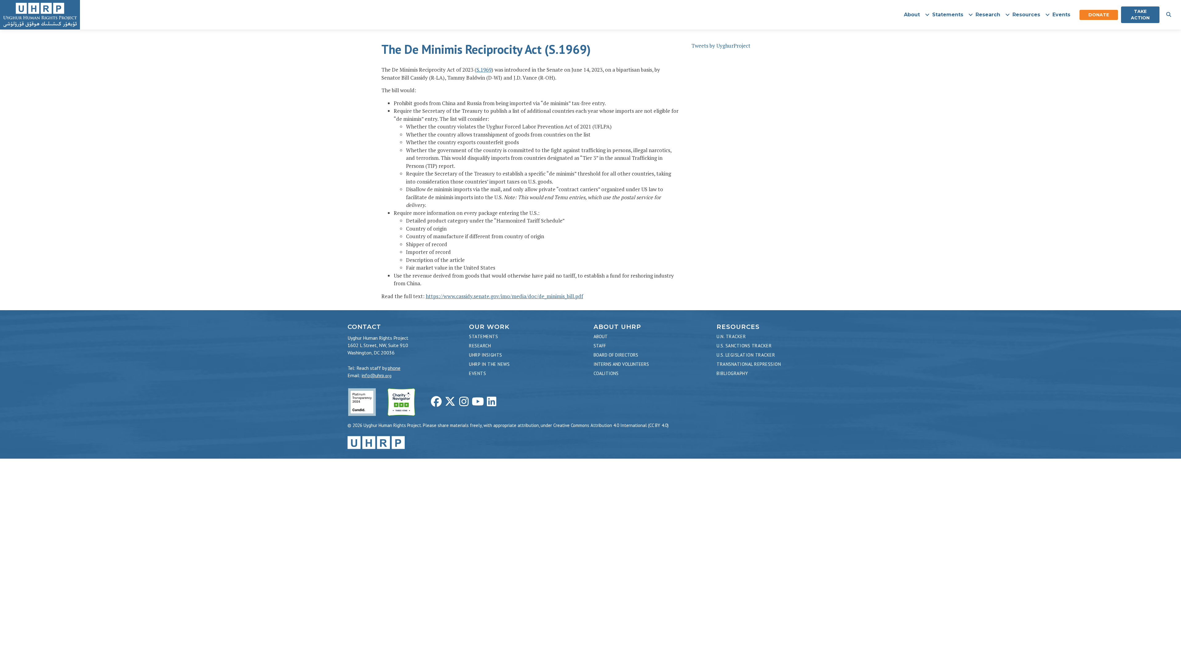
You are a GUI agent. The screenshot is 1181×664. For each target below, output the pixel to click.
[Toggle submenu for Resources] (1047, 14)
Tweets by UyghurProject (720, 45)
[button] (1169, 14)
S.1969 (483, 69)
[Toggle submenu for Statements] (970, 14)
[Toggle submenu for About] (927, 14)
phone (394, 368)
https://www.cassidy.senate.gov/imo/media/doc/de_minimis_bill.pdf (504, 296)
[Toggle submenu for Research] (1007, 14)
